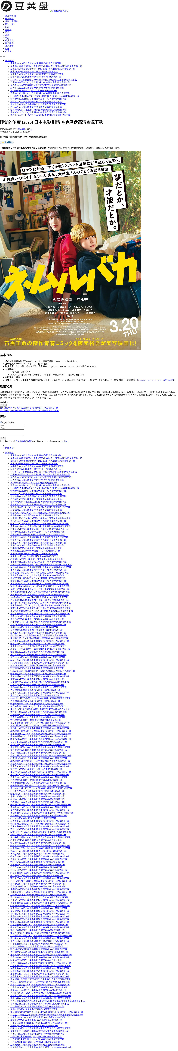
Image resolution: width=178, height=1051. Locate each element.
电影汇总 (9, 24)
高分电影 (9, 43)
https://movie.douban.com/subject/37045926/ (155, 380)
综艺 (7, 49)
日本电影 (22, 129)
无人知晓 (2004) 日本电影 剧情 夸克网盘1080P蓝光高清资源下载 (29, 410)
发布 (2, 438)
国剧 (7, 27)
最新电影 (9, 19)
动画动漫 (9, 46)
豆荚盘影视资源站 (24, 441)
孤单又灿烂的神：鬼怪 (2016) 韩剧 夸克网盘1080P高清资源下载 (29, 408)
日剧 (7, 32)
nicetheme (64, 441)
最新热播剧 (10, 16)
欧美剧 (8, 29)
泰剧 (7, 38)
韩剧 (7, 35)
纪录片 (8, 51)
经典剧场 (9, 40)
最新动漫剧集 (11, 21)
